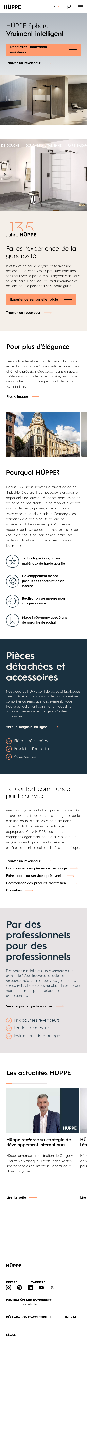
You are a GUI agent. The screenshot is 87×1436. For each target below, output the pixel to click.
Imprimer (72, 1317)
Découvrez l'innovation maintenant (28, 49)
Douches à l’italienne (43, 145)
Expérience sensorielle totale (34, 299)
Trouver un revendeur (23, 63)
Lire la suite (16, 1197)
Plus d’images (17, 396)
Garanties (14, 890)
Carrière (38, 1282)
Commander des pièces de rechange (36, 868)
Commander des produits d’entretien (36, 883)
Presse (11, 1282)
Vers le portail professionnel (29, 1006)
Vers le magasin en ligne (26, 727)
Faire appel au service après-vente (35, 876)
